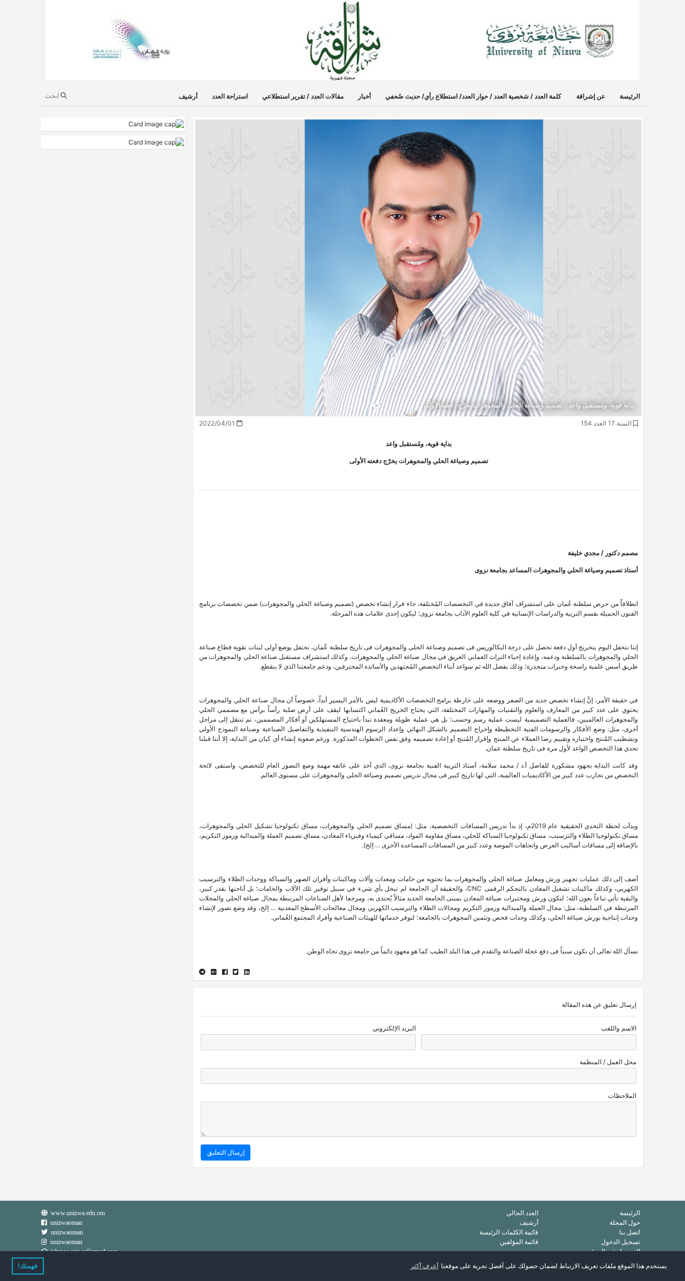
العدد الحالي (522, 1213)
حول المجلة (625, 1222)
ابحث (52, 96)
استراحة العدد (230, 96)
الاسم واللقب (618, 1028)
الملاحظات (622, 1095)
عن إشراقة (590, 96)
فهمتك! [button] (27, 1266)
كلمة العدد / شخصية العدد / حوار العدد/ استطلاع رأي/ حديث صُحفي (473, 96)
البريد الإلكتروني (394, 1028)
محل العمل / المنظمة (608, 1062)
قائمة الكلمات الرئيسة (509, 1232)
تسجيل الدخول (620, 1242)
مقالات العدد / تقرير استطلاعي (303, 96)
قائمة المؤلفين (519, 1242)
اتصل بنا (629, 1232)
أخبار (364, 96)
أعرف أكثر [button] (424, 1266)
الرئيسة (630, 96)
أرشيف (188, 96)
